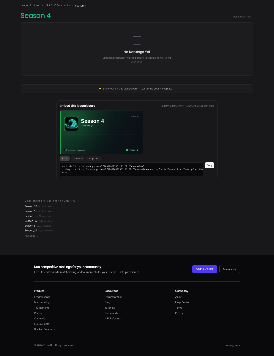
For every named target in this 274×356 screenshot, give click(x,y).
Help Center (182, 302)
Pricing (38, 313)
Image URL (93, 158)
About (178, 297)
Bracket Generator (44, 329)
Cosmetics (40, 318)
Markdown (78, 158)
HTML (65, 158)
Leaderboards (42, 297)
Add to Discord (204, 269)
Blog (107, 302)
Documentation (113, 297)
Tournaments (41, 308)
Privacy (179, 313)
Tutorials (110, 308)
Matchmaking (42, 302)
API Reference (113, 318)
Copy (209, 165)
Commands (111, 313)
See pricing (229, 269)
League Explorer (30, 5)
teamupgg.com (231, 345)
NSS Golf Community (57, 5)
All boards (31, 235)
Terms (178, 308)
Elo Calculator (42, 324)
